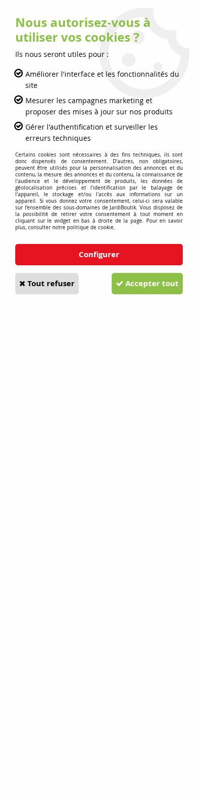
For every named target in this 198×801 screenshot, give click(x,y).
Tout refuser (50, 283)
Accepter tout (151, 283)
